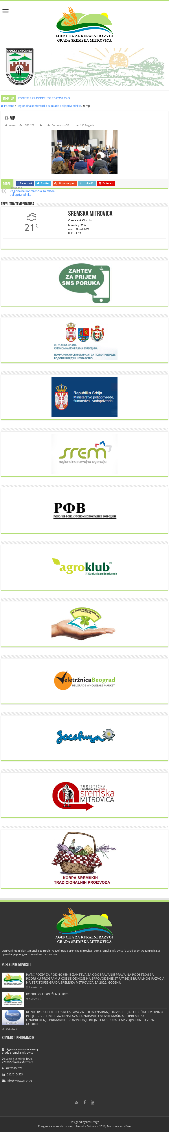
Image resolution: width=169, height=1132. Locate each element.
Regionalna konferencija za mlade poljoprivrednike (49, 105)
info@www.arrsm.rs (19, 1080)
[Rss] (76, 1102)
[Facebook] (84, 1102)
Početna (9, 105)
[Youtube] (92, 1102)
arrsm (12, 125)
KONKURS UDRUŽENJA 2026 (47, 994)
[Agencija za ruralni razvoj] (84, 24)
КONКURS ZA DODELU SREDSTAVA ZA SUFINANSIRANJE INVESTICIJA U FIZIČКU (70, 98)
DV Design (92, 1122)
